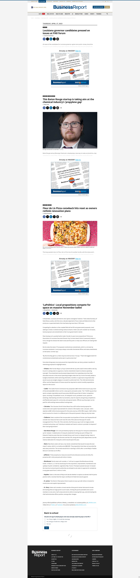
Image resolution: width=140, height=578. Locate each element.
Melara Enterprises (97, 554)
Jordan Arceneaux (48, 213)
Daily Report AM (44, 18)
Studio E (74, 567)
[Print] (57, 39)
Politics (45, 27)
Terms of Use (95, 565)
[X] (108, 1)
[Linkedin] (105, 1)
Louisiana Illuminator (49, 35)
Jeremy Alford (47, 310)
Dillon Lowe (46, 104)
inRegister (74, 561)
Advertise (49, 1)
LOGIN (107, 7)
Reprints (68, 1)
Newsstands (54, 567)
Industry (67, 14)
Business (45, 96)
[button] (107, 14)
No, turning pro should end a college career (57, 521)
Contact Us (62, 1)
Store (53, 561)
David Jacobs (54, 310)
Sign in (78, 51)
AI (72, 14)
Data (41, 14)
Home (32, 18)
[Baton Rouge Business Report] (70, 7)
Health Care (59, 14)
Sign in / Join (34, 1)
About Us (53, 554)
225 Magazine (75, 559)
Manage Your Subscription (58, 565)
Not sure (49, 524)
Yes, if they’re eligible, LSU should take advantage (58, 519)
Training (98, 14)
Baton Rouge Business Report (80, 554)
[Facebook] (103, 1)
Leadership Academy (77, 565)
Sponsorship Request (98, 557)
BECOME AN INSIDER (98, 7)
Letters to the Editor (57, 557)
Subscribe (55, 1)
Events (92, 14)
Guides (86, 14)
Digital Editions (55, 570)
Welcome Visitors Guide (78, 570)
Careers (94, 559)
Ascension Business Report (79, 557)
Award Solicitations (77, 1)
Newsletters (79, 14)
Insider (53, 96)
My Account (42, 1)
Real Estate (50, 14)
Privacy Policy (96, 563)
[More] (61, 107)
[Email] (54, 39)
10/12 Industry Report (77, 563)
